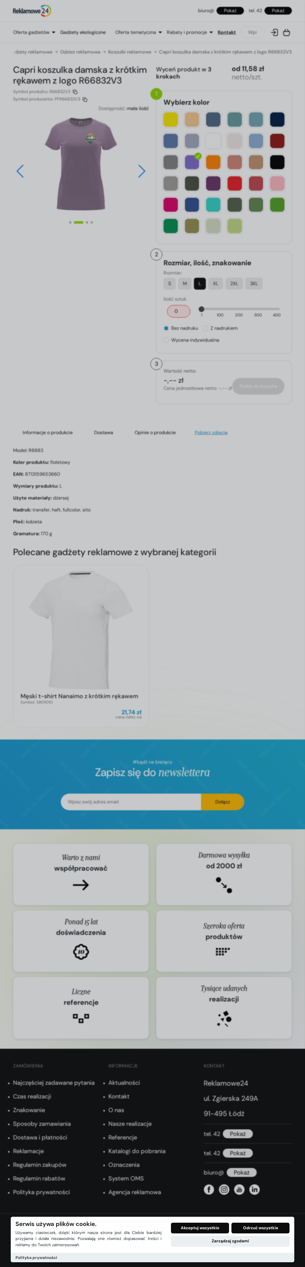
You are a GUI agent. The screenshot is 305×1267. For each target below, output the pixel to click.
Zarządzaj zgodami (230, 1241)
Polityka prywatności (36, 1257)
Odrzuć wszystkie (260, 1227)
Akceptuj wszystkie (200, 1227)
